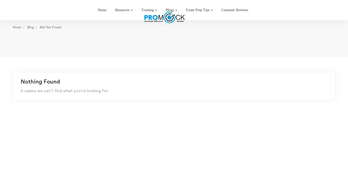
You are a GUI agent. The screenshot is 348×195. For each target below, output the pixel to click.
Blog (30, 27)
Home (17, 27)
